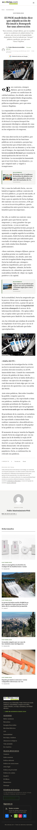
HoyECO (6, 776)
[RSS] (16, 816)
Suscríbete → (11, 798)
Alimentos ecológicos (10, 741)
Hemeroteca (7, 782)
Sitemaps (6, 785)
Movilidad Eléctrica (9, 728)
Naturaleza (6, 722)
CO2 (4, 731)
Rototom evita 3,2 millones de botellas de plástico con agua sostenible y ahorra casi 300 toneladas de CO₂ (23, 177)
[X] (11, 816)
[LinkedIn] (25, 816)
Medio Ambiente (8, 719)
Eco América (7, 747)
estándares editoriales (13, 481)
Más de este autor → (9, 513)
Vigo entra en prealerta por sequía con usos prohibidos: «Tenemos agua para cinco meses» (23, 286)
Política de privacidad (10, 770)
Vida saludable (8, 744)
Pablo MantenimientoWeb (16, 47)
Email (24, 461)
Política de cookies (9, 773)
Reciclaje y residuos (9, 737)
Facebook (17, 461)
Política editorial (8, 760)
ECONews (6, 779)
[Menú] (33, 2)
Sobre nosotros (8, 757)
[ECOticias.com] (10, 2)
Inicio (3, 9)
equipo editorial (11, 483)
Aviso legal (6, 767)
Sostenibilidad (10, 9)
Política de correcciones (10, 763)
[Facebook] (7, 816)
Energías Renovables (9, 725)
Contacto (6, 754)
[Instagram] (20, 816)
